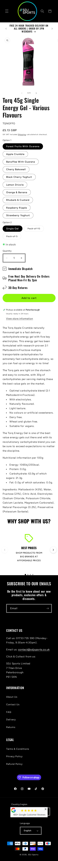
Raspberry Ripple (16, 207)
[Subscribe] (47, 608)
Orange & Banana (16, 192)
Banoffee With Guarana (20, 161)
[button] (7, 11)
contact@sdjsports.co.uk (34, 649)
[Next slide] (53, 550)
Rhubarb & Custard (18, 199)
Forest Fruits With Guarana (23, 146)
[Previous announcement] (6, 28)
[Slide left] (21, 93)
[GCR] (13, 810)
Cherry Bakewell (16, 169)
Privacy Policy (14, 756)
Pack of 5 (13, 237)
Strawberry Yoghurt (18, 215)
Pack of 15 (36, 229)
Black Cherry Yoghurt (19, 176)
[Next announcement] (52, 28)
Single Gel (12, 228)
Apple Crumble (15, 154)
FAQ (8, 712)
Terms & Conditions (17, 748)
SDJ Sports (33, 855)
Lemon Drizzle (15, 184)
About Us (11, 696)
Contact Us (12, 704)
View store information (19, 318)
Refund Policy (14, 763)
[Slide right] (36, 93)
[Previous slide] (5, 550)
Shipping (22, 135)
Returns (10, 727)
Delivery (11, 719)
